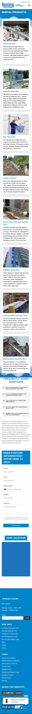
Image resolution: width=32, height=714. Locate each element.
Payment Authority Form (9, 631)
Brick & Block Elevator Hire (14, 359)
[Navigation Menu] (29, 5)
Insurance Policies (7, 675)
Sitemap (4, 681)
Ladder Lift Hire (10, 178)
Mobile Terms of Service (9, 664)
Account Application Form (10, 637)
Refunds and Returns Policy (10, 672)
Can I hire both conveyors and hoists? (16, 401)
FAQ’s (3, 642)
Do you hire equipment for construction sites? (16, 394)
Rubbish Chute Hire (11, 270)
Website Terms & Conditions (11, 661)
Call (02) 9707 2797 (25, 2)
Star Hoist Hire (9, 137)
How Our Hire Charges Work (10, 639)
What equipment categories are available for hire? (17, 388)
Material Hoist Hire (11, 91)
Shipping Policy (6, 669)
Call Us (4, 648)
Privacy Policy (6, 666)
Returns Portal (6, 678)
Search (4, 615)
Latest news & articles (9, 658)
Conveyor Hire (9, 44)
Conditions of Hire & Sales (10, 634)
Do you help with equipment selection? (17, 407)
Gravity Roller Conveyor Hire (15, 316)
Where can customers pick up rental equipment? (17, 414)
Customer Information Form (10, 628)
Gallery (4, 645)
